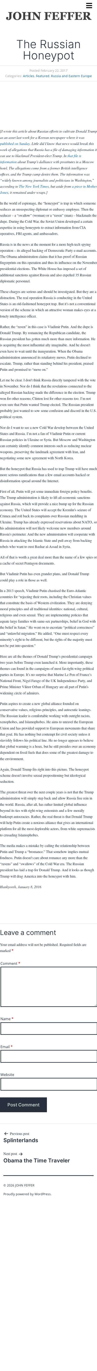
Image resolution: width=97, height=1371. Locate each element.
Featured (42, 76)
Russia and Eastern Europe (71, 76)
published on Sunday (15, 143)
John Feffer (25, 1185)
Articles (28, 76)
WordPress (43, 1194)
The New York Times (34, 186)
